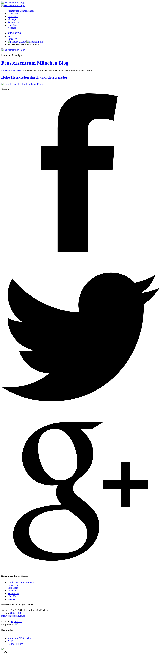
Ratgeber (12, 38)
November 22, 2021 (11, 70)
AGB (10, 641)
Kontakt (12, 27)
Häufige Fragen (15, 643)
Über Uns (12, 25)
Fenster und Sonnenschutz (21, 10)
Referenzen (13, 22)
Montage (12, 19)
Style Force (16, 621)
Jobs (10, 36)
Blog (34, 63)
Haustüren (13, 13)
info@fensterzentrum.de (13, 615)
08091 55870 (14, 33)
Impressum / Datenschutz (20, 638)
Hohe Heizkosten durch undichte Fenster (34, 77)
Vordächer (13, 16)
